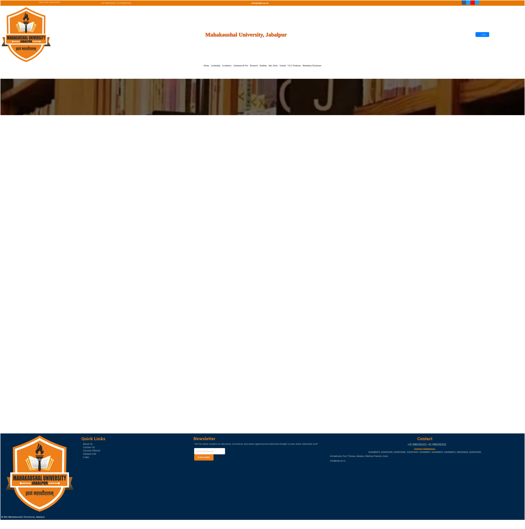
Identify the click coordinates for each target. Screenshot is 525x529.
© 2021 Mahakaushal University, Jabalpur (23, 516)
